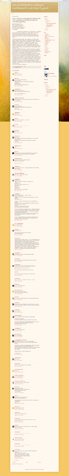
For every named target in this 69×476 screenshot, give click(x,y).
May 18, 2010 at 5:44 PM (18, 281)
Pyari (15, 124)
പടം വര (46, 48)
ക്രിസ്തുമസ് (47, 42)
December (47, 20)
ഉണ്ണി (46, 37)
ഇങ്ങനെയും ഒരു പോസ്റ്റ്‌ (49, 36)
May (47, 22)
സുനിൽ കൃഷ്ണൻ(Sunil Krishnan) (20, 339)
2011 (46, 18)
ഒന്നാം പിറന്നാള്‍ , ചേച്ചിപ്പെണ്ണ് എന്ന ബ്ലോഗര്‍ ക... (51, 24)
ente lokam (16, 449)
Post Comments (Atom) (19, 463)
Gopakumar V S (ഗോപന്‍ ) (19, 381)
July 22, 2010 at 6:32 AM (18, 366)
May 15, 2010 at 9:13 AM (18, 249)
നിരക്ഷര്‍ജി (14, 56)
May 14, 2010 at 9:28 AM (18, 226)
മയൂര (15, 151)
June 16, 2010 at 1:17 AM (18, 354)
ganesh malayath (17, 334)
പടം (45, 46)
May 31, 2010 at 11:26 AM (18, 312)
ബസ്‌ (46, 50)
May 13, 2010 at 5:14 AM (18, 127)
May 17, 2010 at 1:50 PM (18, 255)
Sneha (15, 395)
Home (13, 13)
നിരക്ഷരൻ (16, 166)
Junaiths (16, 104)
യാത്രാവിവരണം (48, 51)
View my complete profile (52, 76)
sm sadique (16, 309)
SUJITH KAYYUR (17, 437)
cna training (19, 413)
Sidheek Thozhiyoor (18, 290)
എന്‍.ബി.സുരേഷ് (17, 315)
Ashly (15, 72)
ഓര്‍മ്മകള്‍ (16, 67)
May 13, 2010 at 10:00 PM (18, 175)
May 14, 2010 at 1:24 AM (18, 220)
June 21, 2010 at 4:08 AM (18, 360)
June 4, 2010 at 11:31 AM (18, 325)
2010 (46, 19)
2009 (46, 29)
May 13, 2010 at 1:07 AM (18, 94)
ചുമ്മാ (46, 44)
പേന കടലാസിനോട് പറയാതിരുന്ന (32, 32)
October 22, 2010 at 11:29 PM (19, 428)
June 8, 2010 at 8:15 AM (18, 330)
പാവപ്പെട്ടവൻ (17, 328)
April (47, 28)
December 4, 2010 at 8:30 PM (19, 458)
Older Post (39, 462)
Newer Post (14, 462)
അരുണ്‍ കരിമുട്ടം (17, 158)
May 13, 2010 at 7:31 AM (18, 132)
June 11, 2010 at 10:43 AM (18, 336)
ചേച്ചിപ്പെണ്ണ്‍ (17, 179)
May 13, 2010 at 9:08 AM (18, 155)
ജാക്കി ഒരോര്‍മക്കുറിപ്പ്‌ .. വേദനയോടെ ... (50, 26)
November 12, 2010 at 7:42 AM (19, 434)
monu (15, 118)
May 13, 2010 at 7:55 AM (18, 142)
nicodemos (36, 469)
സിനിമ (46, 52)
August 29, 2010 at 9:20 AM (19, 377)
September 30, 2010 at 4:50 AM (19, 409)
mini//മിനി (16, 302)
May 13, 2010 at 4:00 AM (18, 121)
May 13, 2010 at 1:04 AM (18, 75)
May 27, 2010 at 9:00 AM (18, 299)
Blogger (43, 469)
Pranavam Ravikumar (18, 369)
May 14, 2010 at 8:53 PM (18, 234)
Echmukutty (16, 136)
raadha (16, 425)
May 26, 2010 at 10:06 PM (18, 293)
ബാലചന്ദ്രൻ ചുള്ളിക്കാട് (19, 173)
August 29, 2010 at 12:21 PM (19, 383)
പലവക (19, 67)
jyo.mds (16, 296)
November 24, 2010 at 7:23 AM (19, 440)
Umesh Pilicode (17, 357)
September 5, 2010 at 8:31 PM (19, 392)
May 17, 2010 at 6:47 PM (18, 261)
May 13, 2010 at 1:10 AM (18, 101)
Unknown (16, 406)
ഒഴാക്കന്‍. (16, 284)
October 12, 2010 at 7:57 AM (19, 415)
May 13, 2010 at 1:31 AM (18, 109)
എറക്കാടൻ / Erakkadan (18, 97)
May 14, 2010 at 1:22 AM (18, 190)
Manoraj (16, 130)
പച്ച (45, 45)
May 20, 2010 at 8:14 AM (18, 286)
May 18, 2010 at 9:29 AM (18, 275)
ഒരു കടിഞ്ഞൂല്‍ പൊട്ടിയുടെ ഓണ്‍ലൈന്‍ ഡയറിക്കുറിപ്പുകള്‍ (30, 6)
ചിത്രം (46, 43)
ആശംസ (46, 35)
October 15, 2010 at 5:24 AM (19, 421)
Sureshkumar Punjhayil (18, 375)
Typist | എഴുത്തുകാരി (18, 223)
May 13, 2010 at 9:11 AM (18, 163)
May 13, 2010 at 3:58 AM (18, 115)
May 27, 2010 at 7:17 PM (18, 306)
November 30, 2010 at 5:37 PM (19, 446)
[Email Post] (24, 66)
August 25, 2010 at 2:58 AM (19, 372)
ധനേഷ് (16, 229)
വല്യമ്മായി (16, 112)
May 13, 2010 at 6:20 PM (18, 170)
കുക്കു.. (16, 78)
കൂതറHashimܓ (17, 145)
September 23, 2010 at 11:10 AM (19, 403)
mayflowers (16, 386)
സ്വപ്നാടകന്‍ (17, 89)
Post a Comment (16, 460)
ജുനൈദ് (39, 56)
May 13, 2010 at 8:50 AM (18, 148)
